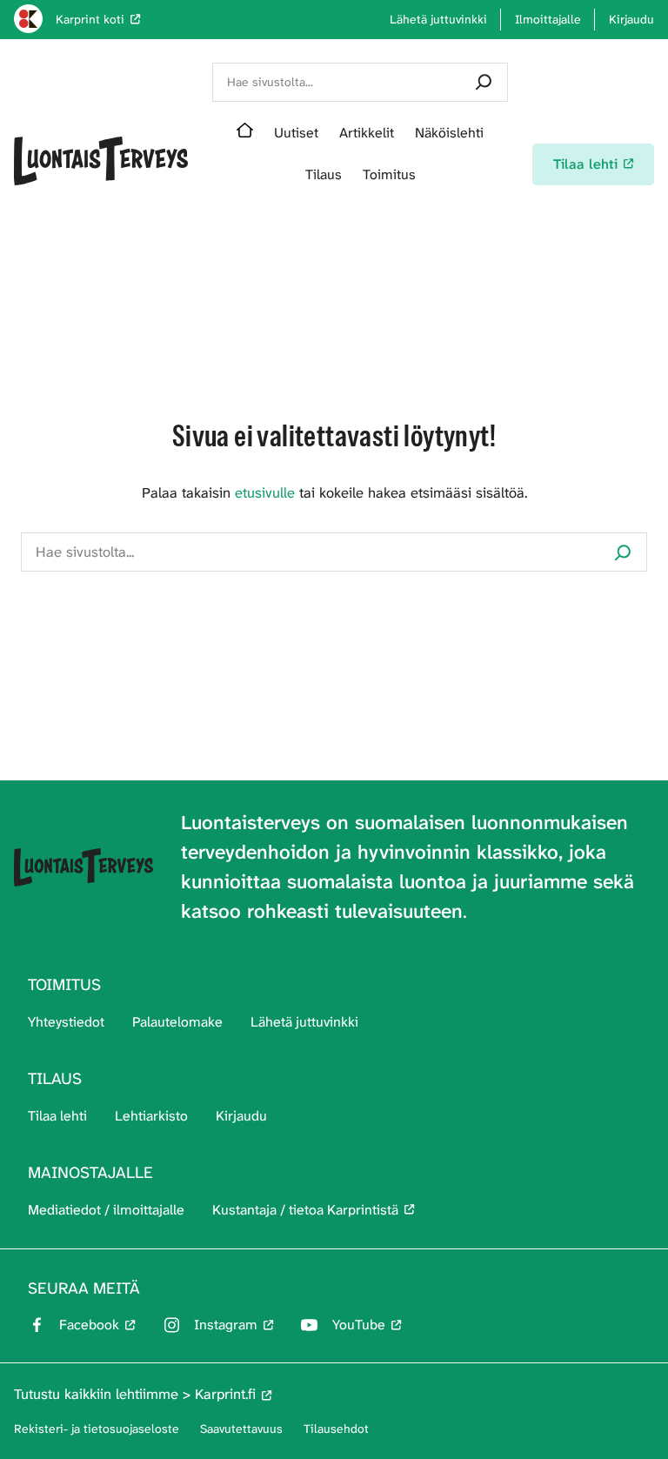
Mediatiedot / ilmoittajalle (106, 1210)
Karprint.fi (225, 1394)
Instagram (225, 1324)
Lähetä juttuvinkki (304, 1022)
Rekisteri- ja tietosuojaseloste (96, 1428)
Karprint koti (90, 19)
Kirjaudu (241, 1116)
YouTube (358, 1324)
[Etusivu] (245, 133)
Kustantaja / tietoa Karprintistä (305, 1210)
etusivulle (265, 493)
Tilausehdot (336, 1428)
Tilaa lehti (57, 1116)
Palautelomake (177, 1022)
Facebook (89, 1324)
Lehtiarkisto (151, 1116)
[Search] (484, 82)
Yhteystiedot (66, 1022)
